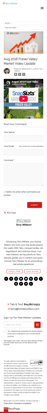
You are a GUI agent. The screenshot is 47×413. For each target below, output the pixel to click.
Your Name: (9, 132)
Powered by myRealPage (22, 403)
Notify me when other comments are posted (22, 193)
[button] (15, 271)
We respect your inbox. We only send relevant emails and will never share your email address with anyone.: (23, 342)
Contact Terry (15, 271)
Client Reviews (32, 271)
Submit (34, 205)
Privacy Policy (8, 403)
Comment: (9, 160)
